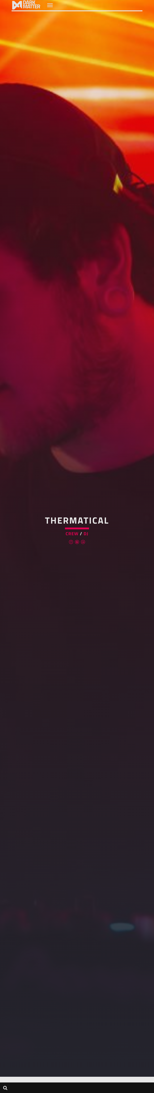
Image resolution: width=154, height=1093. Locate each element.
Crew (72, 533)
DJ (86, 533)
